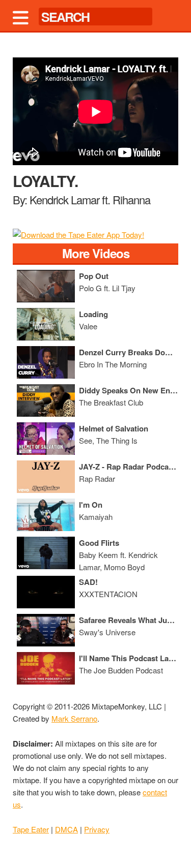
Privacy (97, 829)
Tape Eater (31, 829)
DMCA (66, 829)
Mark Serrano (74, 718)
